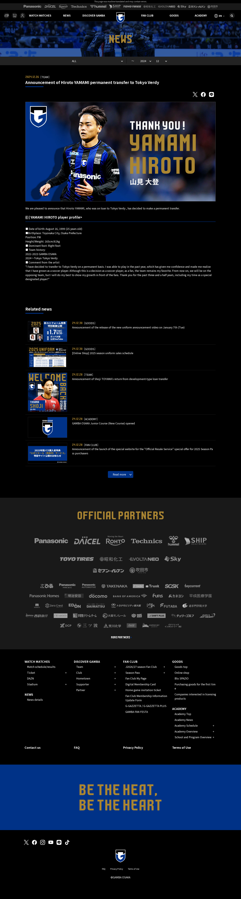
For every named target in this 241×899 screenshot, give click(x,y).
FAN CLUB (147, 15)
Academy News (184, 720)
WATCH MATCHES (40, 15)
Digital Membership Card (140, 684)
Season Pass (132, 673)
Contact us (32, 747)
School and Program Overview (193, 737)
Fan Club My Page (135, 678)
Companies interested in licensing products (195, 696)
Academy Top (183, 714)
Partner (80, 690)
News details (35, 700)
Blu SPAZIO (182, 678)
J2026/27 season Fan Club (141, 667)
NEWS (67, 15)
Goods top (181, 667)
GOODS (174, 15)
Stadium (32, 684)
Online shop (182, 673)
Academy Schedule (186, 725)
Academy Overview (186, 731)
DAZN (30, 678)
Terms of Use (181, 747)
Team (79, 667)
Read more (119, 474)
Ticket (31, 673)
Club (79, 673)
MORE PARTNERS (120, 637)
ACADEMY (201, 15)
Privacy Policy (133, 747)
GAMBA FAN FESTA (136, 712)
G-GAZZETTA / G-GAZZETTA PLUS (145, 706)
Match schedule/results (41, 667)
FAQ (77, 747)
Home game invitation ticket (143, 690)
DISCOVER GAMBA (93, 15)
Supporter (82, 684)
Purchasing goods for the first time (195, 686)
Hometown (83, 678)
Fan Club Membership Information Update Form (146, 698)
